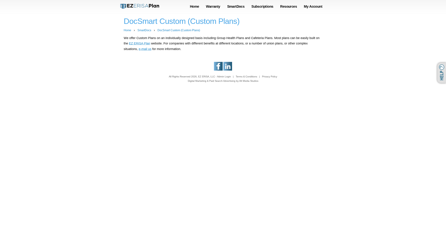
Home (194, 6)
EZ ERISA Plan (139, 43)
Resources (288, 6)
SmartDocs (236, 6)
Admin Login (224, 76)
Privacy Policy (269, 76)
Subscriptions (262, 6)
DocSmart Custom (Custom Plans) (178, 30)
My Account (313, 6)
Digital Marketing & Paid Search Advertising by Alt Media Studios (223, 80)
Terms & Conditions (246, 76)
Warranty (213, 6)
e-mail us (145, 49)
